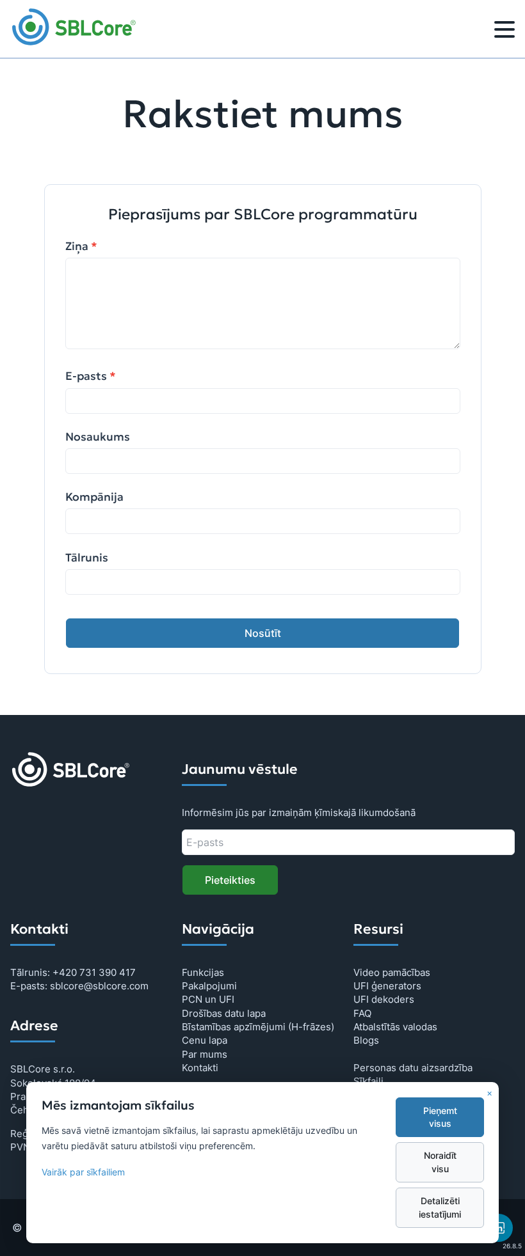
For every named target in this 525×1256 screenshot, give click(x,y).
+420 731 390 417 (94, 972)
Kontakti (200, 1068)
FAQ (362, 1013)
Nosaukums (97, 437)
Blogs (366, 1040)
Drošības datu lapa (224, 1013)
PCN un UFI (208, 999)
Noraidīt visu (440, 1162)
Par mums (204, 1054)
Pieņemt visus (440, 1117)
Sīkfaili (368, 1081)
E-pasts (90, 376)
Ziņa (81, 246)
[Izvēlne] (504, 31)
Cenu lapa (204, 1040)
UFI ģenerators (387, 986)
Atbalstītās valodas (395, 1027)
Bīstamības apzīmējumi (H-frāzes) (258, 1027)
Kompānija (94, 497)
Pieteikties (230, 880)
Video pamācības (391, 972)
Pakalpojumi (209, 986)
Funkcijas (203, 972)
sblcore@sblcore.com (99, 986)
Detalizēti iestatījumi (440, 1207)
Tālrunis (86, 558)
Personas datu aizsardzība (412, 1068)
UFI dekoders (383, 999)
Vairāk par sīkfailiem (83, 1172)
